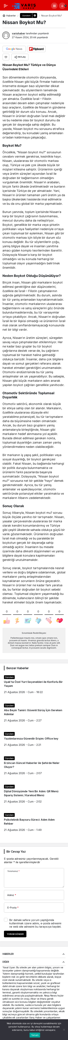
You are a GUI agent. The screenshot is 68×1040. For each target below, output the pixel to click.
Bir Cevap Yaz (16, 851)
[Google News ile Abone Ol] (14, 49)
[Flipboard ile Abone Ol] (36, 49)
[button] (54, 5)
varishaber (18, 33)
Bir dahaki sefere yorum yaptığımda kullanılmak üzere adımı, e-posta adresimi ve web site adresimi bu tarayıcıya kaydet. (35, 923)
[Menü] (5, 5)
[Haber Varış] (24, 5)
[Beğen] (6, 57)
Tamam (34, 1035)
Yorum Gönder (15, 934)
